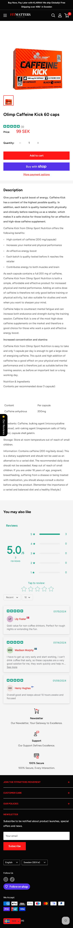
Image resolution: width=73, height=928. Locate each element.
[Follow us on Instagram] (5, 879)
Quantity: (8, 142)
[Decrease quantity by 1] (20, 143)
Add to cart (36, 155)
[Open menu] (5, 15)
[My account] (60, 15)
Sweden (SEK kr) (32, 862)
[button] (49, 534)
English (8, 862)
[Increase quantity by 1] (38, 143)
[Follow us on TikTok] (12, 879)
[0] (67, 15)
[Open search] (53, 15)
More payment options (36, 174)
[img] (11, 127)
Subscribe (14, 846)
